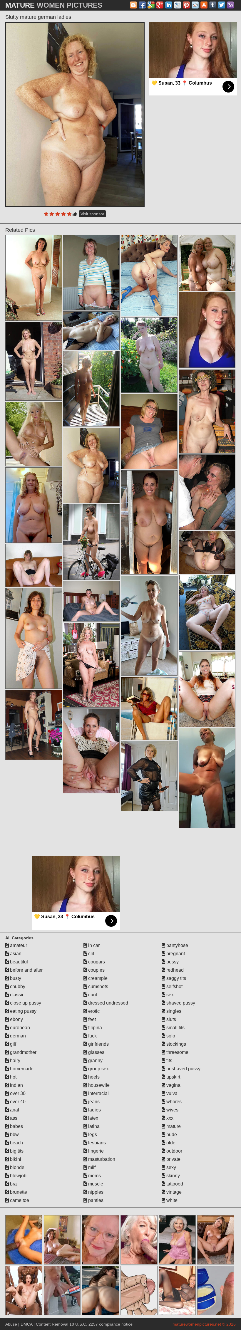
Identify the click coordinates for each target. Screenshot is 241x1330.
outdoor (173, 1150)
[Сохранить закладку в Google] (151, 5)
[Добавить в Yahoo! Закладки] (230, 5)
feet (91, 1019)
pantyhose (176, 945)
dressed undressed (107, 1002)
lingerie (95, 1150)
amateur (18, 945)
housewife (98, 1085)
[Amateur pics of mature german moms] (207, 778)
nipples (95, 1192)
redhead (174, 970)
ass (13, 1118)
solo (170, 1035)
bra (13, 1183)
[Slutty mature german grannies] (91, 330)
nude (171, 1134)
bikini (15, 1159)
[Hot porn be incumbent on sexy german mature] (207, 689)
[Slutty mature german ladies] (75, 114)
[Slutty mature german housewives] (91, 750)
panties (95, 1200)
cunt (92, 994)
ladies (94, 1109)
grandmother (22, 1052)
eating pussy (22, 1011)
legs (92, 1134)
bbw (14, 1134)
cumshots (97, 986)
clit (90, 953)
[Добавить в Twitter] (221, 5)
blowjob (17, 1175)
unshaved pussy (182, 1068)
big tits (16, 1150)
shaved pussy (180, 1002)
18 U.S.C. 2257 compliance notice (101, 1324)
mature (173, 1126)
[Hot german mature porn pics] (149, 355)
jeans (93, 1101)
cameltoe (19, 1200)
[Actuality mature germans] (207, 612)
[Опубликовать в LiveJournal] (177, 5)
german (17, 1035)
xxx (169, 1118)
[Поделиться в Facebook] (142, 5)
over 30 (17, 1093)
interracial (98, 1093)
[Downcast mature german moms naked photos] (207, 492)
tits (168, 1060)
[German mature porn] (33, 638)
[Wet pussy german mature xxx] (91, 601)
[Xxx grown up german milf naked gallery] (207, 552)
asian (15, 953)
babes (16, 1126)
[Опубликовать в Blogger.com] (133, 5)
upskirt (172, 1076)
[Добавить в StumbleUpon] (203, 5)
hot (12, 1076)
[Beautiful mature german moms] (33, 565)
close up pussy (25, 1002)
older (171, 1142)
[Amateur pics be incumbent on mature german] (149, 275)
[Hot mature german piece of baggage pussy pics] (33, 278)
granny (95, 1060)
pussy (172, 961)
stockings (175, 1044)
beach (16, 1142)
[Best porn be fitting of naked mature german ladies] (33, 361)
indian (16, 1085)
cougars (96, 961)
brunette (18, 1192)
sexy (170, 1167)
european (19, 1027)
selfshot (174, 986)
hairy (14, 1060)
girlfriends (98, 1044)
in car (93, 945)
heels (93, 1076)
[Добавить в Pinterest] (186, 5)
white (171, 1200)
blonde (16, 1167)
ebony (16, 1019)
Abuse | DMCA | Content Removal (36, 1324)
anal (14, 1109)
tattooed (174, 1183)
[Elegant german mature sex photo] (207, 263)
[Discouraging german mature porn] (91, 542)
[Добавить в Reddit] (195, 5)
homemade (21, 1068)
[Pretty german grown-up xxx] (33, 434)
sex (169, 994)
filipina (94, 1027)
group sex (98, 1068)
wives (171, 1109)
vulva (171, 1093)
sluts (170, 1019)
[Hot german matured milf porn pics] (207, 412)
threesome (176, 1052)
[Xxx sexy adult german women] (149, 431)
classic (16, 994)
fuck (92, 1035)
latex (92, 1118)
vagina (172, 1085)
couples (96, 970)
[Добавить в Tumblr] (212, 5)
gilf (12, 1044)
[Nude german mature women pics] (33, 505)
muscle (95, 1183)
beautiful (18, 961)
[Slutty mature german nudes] (91, 388)
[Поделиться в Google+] (159, 5)
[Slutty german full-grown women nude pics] (149, 522)
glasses (95, 1052)
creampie (97, 978)
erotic (93, 1011)
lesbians (96, 1142)
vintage (173, 1192)
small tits (175, 1027)
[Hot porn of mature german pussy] (33, 725)
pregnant (175, 953)
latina (93, 1126)
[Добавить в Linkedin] (168, 5)
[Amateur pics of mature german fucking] (91, 272)
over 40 (17, 1101)
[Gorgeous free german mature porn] (149, 708)
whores (173, 1101)
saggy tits (175, 978)
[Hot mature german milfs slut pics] (149, 776)
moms (94, 1175)
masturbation (101, 1159)
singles (173, 1011)
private (172, 1159)
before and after (26, 970)
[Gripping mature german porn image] (149, 626)
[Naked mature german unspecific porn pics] (91, 665)
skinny (172, 1175)
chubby (17, 986)
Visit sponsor (92, 213)
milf (91, 1167)
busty (15, 978)
